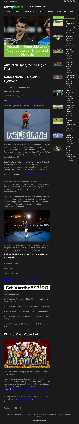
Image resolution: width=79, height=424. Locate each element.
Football (16, 12)
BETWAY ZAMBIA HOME (10, 1)
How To (41, 12)
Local (31, 6)
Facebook (22, 399)
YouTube (10, 401)
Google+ (45, 399)
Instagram (37, 399)
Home (8, 12)
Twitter (29, 399)
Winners (50, 12)
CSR (71, 12)
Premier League (29, 12)
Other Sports (61, 12)
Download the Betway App (25, 401)
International (40, 6)
